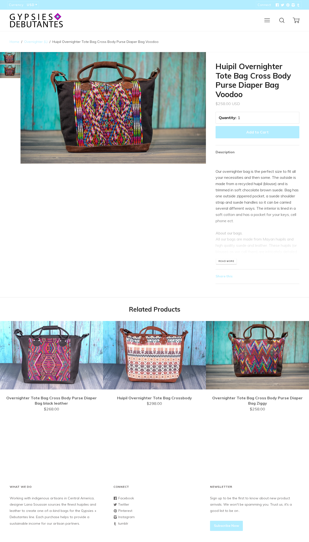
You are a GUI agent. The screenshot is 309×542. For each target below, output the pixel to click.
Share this (224, 276)
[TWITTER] (282, 5)
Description (225, 152)
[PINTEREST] (287, 5)
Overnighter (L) (36, 42)
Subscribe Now (226, 525)
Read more (226, 261)
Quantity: (227, 117)
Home (14, 42)
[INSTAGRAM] (292, 5)
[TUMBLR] (298, 5)
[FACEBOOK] (276, 5)
